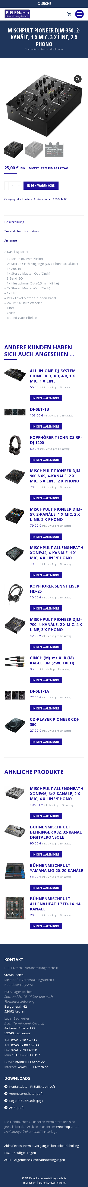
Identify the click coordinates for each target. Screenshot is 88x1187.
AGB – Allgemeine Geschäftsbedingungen (34, 1160)
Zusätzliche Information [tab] (21, 231)
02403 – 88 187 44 (25, 1045)
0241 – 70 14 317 (24, 1040)
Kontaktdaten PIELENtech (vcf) (31, 1086)
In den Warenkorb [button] (46, 398)
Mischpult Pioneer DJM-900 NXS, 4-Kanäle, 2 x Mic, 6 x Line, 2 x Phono (56, 476)
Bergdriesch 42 (15, 1006)
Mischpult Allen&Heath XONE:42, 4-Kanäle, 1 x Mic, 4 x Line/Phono (56, 552)
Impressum (29, 1182)
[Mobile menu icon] (79, 14)
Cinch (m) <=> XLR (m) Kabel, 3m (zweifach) (52, 660)
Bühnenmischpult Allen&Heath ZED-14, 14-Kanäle (56, 903)
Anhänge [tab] (10, 240)
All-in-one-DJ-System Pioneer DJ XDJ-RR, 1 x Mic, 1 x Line (53, 376)
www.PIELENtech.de (33, 1067)
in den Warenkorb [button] (46, 426)
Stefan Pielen (13, 975)
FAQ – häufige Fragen (20, 1152)
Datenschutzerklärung (52, 1182)
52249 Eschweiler (17, 1033)
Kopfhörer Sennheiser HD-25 (54, 588)
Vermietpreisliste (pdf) (25, 1093)
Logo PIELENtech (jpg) (25, 1100)
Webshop (63, 1126)
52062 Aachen (14, 1011)
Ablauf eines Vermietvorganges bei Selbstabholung (41, 1145)
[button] (78, 79)
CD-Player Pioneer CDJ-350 (54, 722)
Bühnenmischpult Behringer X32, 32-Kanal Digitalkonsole (56, 832)
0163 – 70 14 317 (27, 1055)
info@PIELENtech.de (30, 1062)
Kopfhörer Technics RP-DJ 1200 (56, 440)
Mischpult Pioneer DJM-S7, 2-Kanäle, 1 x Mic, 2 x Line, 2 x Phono (56, 514)
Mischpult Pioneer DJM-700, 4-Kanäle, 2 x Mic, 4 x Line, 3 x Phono (56, 624)
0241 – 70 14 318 (24, 1050)
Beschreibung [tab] (14, 222)
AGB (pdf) (15, 1107)
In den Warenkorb (41, 185)
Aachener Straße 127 (19, 1028)
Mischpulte (23, 199)
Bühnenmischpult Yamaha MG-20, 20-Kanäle (56, 868)
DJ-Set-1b (39, 409)
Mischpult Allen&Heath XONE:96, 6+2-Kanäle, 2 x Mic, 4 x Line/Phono (56, 793)
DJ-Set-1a (39, 691)
